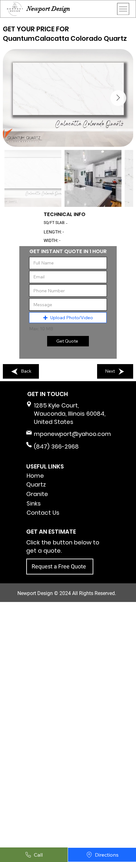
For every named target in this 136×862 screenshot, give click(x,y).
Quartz (36, 484)
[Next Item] (118, 98)
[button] (68, 317)
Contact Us (43, 513)
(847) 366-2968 (56, 446)
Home (35, 476)
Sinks (34, 503)
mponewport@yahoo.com (72, 434)
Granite (37, 494)
